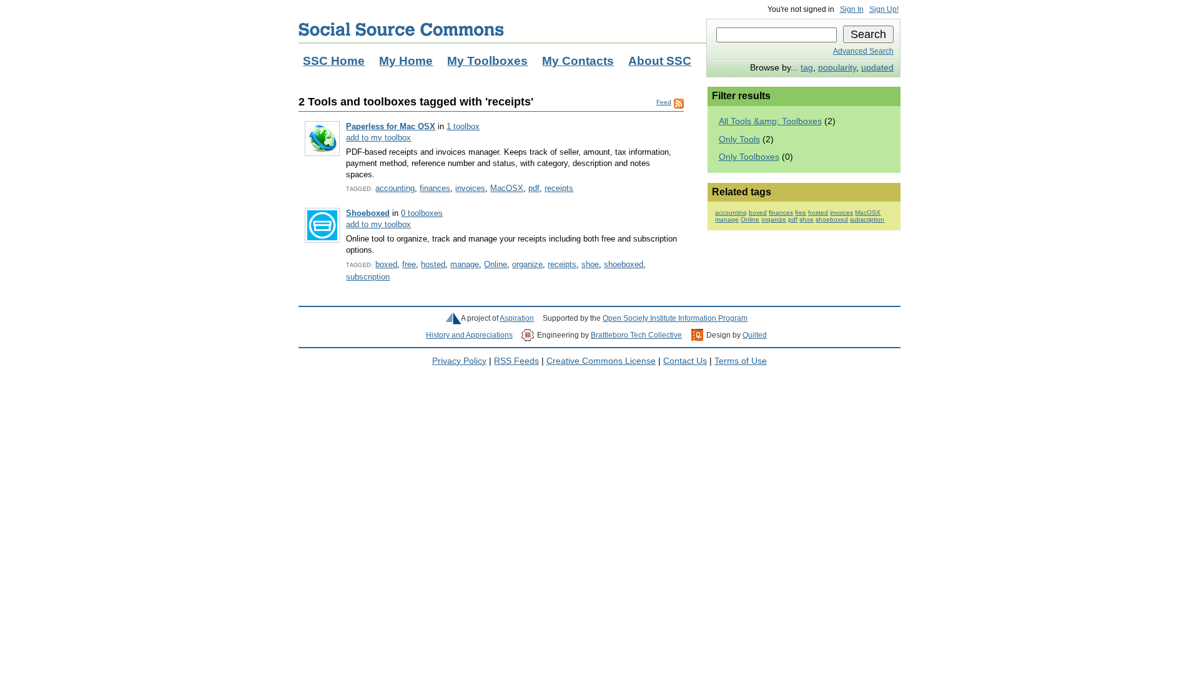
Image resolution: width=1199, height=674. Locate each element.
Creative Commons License (601, 361)
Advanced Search (863, 51)
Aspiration (517, 318)
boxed (386, 264)
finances (435, 188)
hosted (433, 264)
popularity (837, 67)
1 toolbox (463, 126)
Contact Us (685, 361)
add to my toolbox (378, 137)
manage (464, 264)
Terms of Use (740, 361)
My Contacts (578, 60)
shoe (590, 264)
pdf (534, 188)
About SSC (659, 60)
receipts (559, 188)
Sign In (852, 9)
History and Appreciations (469, 335)
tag (807, 67)
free (409, 264)
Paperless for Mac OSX (390, 126)
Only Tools (739, 139)
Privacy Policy (459, 361)
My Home (406, 60)
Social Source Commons (401, 29)
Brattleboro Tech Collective (636, 335)
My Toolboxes (487, 60)
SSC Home (334, 60)
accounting (395, 188)
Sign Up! (884, 9)
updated (877, 67)
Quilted (755, 335)
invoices (470, 188)
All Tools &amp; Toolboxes (770, 121)
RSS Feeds (516, 361)
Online (495, 264)
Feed (663, 102)
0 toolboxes (422, 213)
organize (527, 264)
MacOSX (506, 188)
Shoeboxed (368, 213)
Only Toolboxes (749, 157)
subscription (368, 276)
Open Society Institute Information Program (675, 318)
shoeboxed (623, 264)
